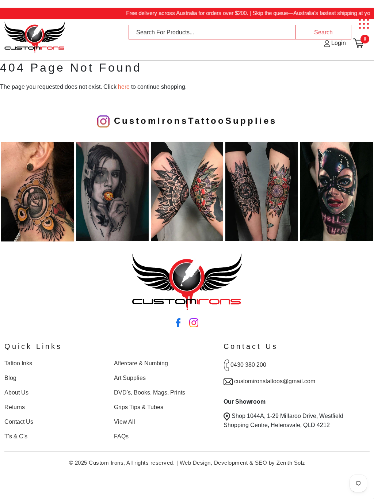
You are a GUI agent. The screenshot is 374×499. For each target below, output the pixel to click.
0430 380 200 (248, 365)
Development (231, 463)
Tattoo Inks (18, 363)
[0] (358, 43)
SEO (261, 463)
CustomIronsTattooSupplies (193, 121)
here (124, 87)
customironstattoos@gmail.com (274, 381)
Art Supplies (130, 378)
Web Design (195, 463)
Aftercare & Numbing (141, 363)
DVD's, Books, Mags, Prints (149, 392)
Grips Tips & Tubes (138, 407)
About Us (16, 392)
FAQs (121, 436)
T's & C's (15, 436)
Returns (14, 407)
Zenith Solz (290, 463)
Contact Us (18, 422)
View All (124, 422)
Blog (10, 378)
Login (338, 43)
